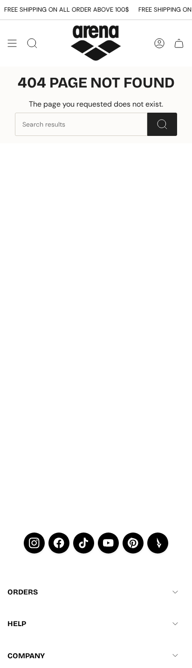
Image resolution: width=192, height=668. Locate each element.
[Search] (162, 124)
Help (16, 623)
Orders (22, 591)
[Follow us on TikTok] (83, 543)
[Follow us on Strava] (157, 543)
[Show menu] (12, 43)
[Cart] (179, 43)
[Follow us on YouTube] (108, 543)
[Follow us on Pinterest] (133, 543)
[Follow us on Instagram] (34, 543)
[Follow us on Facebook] (58, 543)
